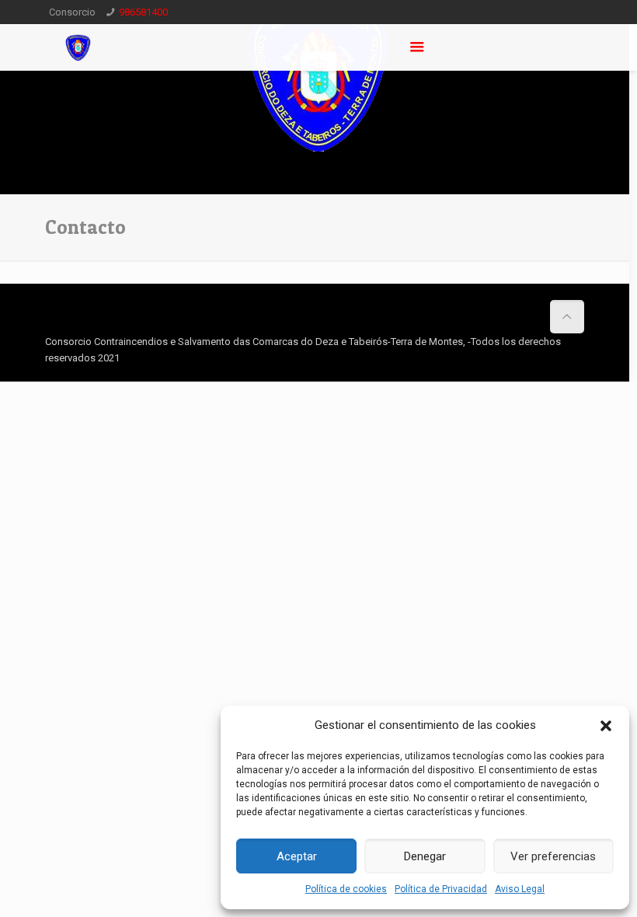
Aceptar (297, 856)
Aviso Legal (520, 889)
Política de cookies (346, 889)
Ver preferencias (553, 856)
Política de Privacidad (441, 889)
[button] (606, 726)
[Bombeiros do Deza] (78, 47)
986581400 (143, 12)
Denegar (425, 856)
